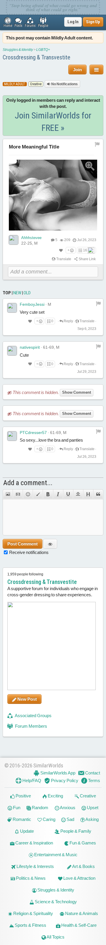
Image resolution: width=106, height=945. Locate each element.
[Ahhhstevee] (13, 240)
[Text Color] (38, 494)
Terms (93, 780)
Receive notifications (29, 552)
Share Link (87, 259)
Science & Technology (55, 901)
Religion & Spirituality (32, 913)
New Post (26, 699)
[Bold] (48, 494)
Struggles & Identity (18, 50)
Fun (16, 807)
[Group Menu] (96, 69)
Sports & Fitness (30, 925)
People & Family (75, 831)
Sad (70, 819)
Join (77, 69)
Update (26, 831)
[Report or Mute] (97, 144)
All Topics (55, 936)
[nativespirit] (12, 350)
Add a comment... (27, 483)
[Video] (18, 494)
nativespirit (30, 347)
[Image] (8, 494)
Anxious (67, 807)
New (17, 292)
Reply (68, 321)
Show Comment (76, 392)
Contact (92, 772)
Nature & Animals (81, 913)
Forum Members (30, 726)
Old (27, 292)
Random (39, 807)
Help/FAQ (31, 780)
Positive (23, 795)
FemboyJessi (32, 304)
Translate (63, 259)
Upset (92, 807)
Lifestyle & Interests (35, 866)
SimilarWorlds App (57, 772)
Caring (48, 819)
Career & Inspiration (33, 842)
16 (85, 250)
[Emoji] (28, 494)
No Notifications (64, 84)
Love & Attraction (78, 878)
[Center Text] (78, 494)
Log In (73, 21)
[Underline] (68, 494)
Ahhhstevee (31, 238)
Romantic (21, 819)
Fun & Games (82, 842)
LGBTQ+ (43, 50)
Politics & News (30, 878)
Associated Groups (33, 715)
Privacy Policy (64, 780)
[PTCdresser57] (12, 436)
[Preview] (50, 544)
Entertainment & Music (55, 854)
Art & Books (83, 866)
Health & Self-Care (78, 925)
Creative (87, 795)
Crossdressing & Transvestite (36, 57)
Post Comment (22, 543)
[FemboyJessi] (12, 308)
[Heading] (88, 494)
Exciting (55, 795)
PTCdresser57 (33, 432)
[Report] (98, 303)
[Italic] (58, 494)
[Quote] (98, 494)
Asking (92, 819)
